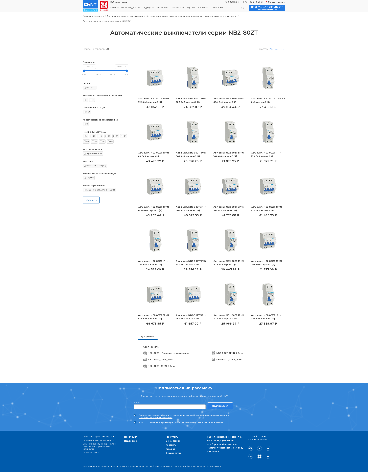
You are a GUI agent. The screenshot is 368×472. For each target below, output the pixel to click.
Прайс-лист (217, 8)
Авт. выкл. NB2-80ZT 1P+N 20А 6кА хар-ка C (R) (191, 100)
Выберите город (118, 2)
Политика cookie (91, 453)
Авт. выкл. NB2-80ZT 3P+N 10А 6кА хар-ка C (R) (266, 208)
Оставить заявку (276, 2)
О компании (177, 8)
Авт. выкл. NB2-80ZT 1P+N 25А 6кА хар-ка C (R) (153, 263)
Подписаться (220, 405)
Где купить (162, 8)
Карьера (191, 8)
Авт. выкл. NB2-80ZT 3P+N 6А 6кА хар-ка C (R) (153, 154)
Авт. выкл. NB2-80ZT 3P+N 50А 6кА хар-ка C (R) (228, 100)
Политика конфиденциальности (98, 440)
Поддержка (149, 8)
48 (276, 49)
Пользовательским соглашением (155, 418)
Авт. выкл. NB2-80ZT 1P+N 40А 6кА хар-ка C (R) (228, 317)
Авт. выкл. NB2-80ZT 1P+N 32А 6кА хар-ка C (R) (266, 317)
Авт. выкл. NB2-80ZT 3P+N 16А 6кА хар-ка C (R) (228, 208)
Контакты (203, 8)
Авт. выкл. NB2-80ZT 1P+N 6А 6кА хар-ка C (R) (268, 100)
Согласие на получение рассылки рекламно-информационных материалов (99, 446)
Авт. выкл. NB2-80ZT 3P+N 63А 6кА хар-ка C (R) (153, 317)
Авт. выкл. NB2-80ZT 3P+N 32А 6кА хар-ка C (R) (153, 100)
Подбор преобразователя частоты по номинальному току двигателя (225, 448)
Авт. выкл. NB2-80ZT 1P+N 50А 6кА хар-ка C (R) (228, 263)
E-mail (137, 402)
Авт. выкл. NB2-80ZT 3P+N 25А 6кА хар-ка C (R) (191, 317)
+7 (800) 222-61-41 (233, 2)
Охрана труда (173, 453)
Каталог (114, 8)
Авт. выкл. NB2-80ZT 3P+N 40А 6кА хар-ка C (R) (153, 208)
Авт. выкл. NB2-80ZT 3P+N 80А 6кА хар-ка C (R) (191, 208)
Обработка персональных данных (99, 436)
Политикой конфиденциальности (210, 415)
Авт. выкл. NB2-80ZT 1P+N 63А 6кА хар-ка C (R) (191, 263)
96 (282, 49)
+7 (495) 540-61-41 (254, 2)
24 (271, 49)
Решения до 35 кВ (130, 8)
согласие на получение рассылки (163, 422)
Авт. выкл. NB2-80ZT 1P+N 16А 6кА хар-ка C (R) (266, 154)
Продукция (130, 437)
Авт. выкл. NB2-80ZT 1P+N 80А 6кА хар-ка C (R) (191, 154)
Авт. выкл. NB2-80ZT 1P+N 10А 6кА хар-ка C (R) (228, 154)
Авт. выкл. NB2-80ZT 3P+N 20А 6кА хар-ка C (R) (266, 263)
